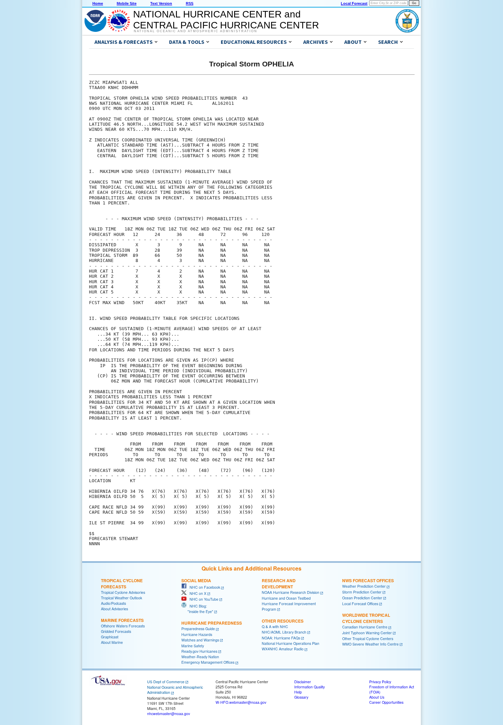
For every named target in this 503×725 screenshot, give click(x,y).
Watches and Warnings (200, 639)
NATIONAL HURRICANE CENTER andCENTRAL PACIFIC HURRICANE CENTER (226, 19)
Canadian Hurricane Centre (364, 626)
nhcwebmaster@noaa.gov (168, 713)
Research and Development (279, 583)
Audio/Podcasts (113, 603)
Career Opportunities (386, 702)
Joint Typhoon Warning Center (367, 632)
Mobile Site (127, 3)
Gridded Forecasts (116, 631)
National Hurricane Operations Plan (290, 643)
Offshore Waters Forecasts (123, 625)
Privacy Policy (380, 681)
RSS (189, 3)
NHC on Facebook (203, 587)
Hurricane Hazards (196, 634)
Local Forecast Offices (360, 603)
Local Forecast (354, 3)
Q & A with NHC (275, 626)
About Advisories (114, 608)
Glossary (301, 697)
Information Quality (309, 686)
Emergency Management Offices (207, 662)
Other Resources (283, 621)
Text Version (161, 3)
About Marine (112, 642)
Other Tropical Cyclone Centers (367, 638)
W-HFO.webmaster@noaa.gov (241, 702)
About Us (376, 697)
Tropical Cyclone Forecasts (122, 583)
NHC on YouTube (202, 599)
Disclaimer (302, 681)
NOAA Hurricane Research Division (290, 592)
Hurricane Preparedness (211, 623)
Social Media (196, 580)
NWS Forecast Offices (368, 580)
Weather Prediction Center (364, 586)
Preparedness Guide (198, 628)
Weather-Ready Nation (200, 656)
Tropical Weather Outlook (121, 597)
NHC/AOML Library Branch (284, 632)
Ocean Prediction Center (362, 597)
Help (298, 692)
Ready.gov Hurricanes (199, 651)
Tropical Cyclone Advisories (123, 592)
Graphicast (109, 636)
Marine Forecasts (122, 620)
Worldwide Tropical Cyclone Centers (366, 618)
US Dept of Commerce (165, 681)
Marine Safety (192, 645)
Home (97, 3)
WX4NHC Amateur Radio (283, 648)
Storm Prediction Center (362, 592)
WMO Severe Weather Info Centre (370, 644)
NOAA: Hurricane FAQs (281, 637)
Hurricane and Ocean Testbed (286, 598)
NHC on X (196, 593)
